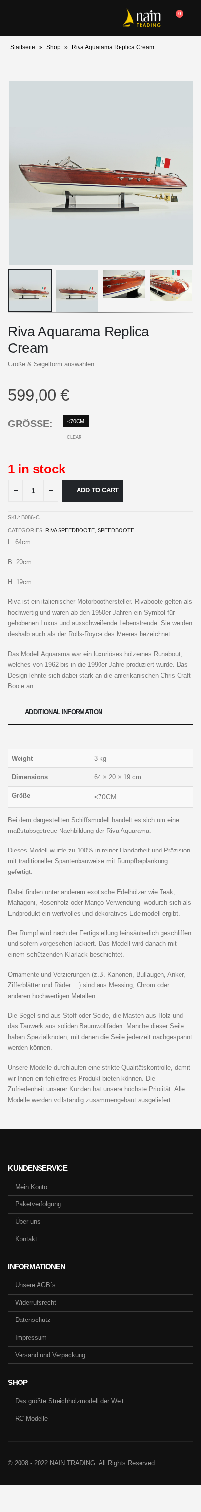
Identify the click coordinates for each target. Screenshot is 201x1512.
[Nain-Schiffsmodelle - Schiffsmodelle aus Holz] (141, 18)
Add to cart (98, 490)
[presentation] (20, 173)
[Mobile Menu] (15, 18)
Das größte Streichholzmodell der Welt (69, 1401)
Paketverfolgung (38, 1204)
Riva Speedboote (70, 530)
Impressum (31, 1337)
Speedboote (116, 530)
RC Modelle (31, 1418)
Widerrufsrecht (35, 1302)
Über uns (27, 1221)
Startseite (22, 47)
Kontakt (26, 1239)
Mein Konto (31, 1187)
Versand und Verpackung (50, 1355)
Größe (28, 423)
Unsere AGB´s (35, 1285)
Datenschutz (33, 1319)
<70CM (75, 421)
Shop (53, 47)
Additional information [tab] (63, 712)
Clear (74, 437)
